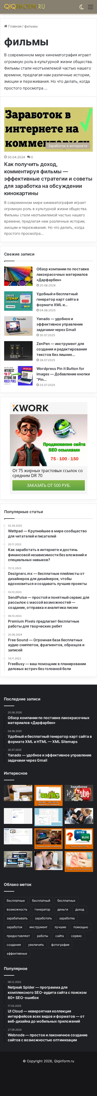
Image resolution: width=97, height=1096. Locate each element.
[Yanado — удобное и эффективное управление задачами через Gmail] (18, 326)
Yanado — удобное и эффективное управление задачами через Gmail (59, 324)
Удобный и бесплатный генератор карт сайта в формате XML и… (57, 299)
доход (79, 909)
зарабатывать (17, 918)
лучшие (60, 927)
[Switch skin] (81, 9)
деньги (62, 909)
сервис (76, 936)
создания (14, 945)
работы (42, 936)
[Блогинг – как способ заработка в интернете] (48, 795)
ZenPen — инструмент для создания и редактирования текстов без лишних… (61, 349)
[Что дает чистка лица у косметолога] (79, 861)
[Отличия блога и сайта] (79, 838)
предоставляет (18, 936)
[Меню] (90, 9)
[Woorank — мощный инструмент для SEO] (18, 836)
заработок (14, 927)
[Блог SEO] (24, 7)
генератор (42, 909)
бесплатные (16, 900)
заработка (67, 918)
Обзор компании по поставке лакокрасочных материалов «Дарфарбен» (62, 274)
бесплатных (66, 900)
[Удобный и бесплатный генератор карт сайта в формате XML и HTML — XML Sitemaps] (18, 301)
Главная (14, 26)
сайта (59, 936)
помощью (80, 927)
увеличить (36, 945)
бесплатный (41, 900)
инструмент (38, 927)
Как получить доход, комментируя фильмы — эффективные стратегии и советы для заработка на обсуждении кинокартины (48, 178)
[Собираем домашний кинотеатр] (48, 838)
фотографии (60, 945)
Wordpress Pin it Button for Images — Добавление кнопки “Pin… (63, 374)
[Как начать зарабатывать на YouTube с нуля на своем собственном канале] (79, 793)
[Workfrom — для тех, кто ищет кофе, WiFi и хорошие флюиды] (18, 793)
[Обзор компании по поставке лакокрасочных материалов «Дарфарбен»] (18, 276)
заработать (43, 918)
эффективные (17, 953)
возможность (17, 909)
